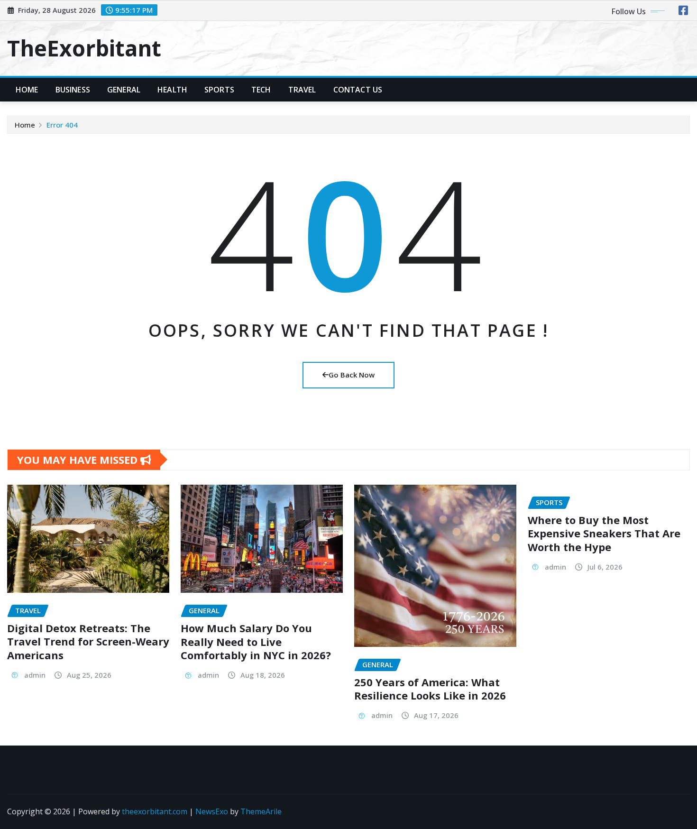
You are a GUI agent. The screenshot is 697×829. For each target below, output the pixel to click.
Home (27, 89)
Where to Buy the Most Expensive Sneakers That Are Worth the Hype (604, 533)
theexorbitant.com (154, 811)
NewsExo (211, 811)
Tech (261, 89)
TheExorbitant (84, 48)
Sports (219, 89)
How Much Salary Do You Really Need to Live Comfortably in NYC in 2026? (256, 641)
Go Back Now (352, 374)
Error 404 (62, 124)
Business (72, 89)
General (123, 89)
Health (172, 89)
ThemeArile (261, 811)
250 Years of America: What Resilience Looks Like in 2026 (430, 689)
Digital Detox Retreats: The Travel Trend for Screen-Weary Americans (88, 641)
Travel (302, 89)
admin (35, 675)
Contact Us (358, 89)
